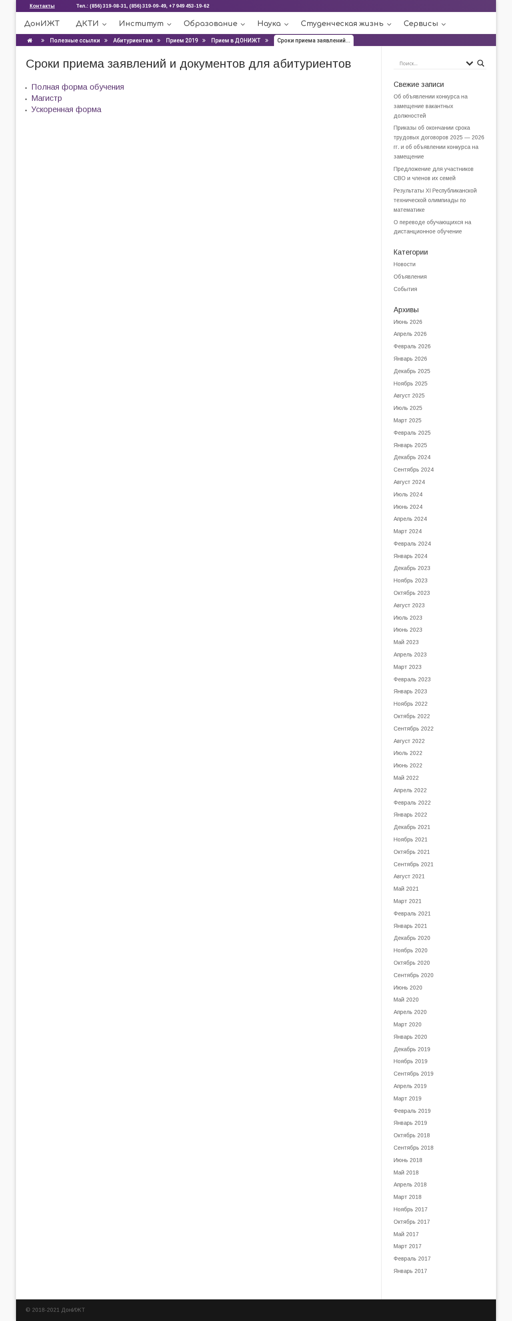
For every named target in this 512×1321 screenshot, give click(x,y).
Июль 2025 (408, 408)
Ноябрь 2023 (411, 580)
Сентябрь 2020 (414, 975)
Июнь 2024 (408, 507)
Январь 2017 (410, 1271)
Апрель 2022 (410, 790)
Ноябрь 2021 (411, 839)
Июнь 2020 (408, 987)
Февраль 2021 (412, 913)
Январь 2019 (410, 1123)
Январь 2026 (410, 358)
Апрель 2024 (410, 519)
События (405, 289)
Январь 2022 (410, 814)
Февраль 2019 (412, 1111)
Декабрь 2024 (412, 457)
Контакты (42, 6)
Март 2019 (408, 1098)
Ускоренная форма (66, 109)
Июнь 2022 (408, 765)
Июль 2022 (408, 753)
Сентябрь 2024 (414, 469)
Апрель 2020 (410, 1012)
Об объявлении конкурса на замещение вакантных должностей (431, 106)
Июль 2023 (408, 617)
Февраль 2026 (412, 346)
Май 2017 (406, 1234)
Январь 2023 (410, 691)
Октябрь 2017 (412, 1222)
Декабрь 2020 (412, 938)
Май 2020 (406, 999)
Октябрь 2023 (412, 593)
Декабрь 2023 (412, 568)
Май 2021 (406, 888)
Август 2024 (409, 482)
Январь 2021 (410, 926)
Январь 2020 (410, 1037)
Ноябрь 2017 (411, 1209)
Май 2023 (406, 642)
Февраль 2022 (412, 802)
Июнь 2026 (408, 322)
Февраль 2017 (412, 1258)
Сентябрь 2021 (414, 864)
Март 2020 (408, 1024)
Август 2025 (409, 395)
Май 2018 (406, 1172)
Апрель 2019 (410, 1086)
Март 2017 (408, 1246)
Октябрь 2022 (412, 716)
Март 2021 (408, 901)
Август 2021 (409, 876)
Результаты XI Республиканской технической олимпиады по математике (435, 200)
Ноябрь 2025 (411, 383)
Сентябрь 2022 (414, 728)
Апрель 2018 (410, 1184)
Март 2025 (408, 420)
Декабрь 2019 (412, 1049)
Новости (405, 264)
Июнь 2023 (408, 629)
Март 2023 (408, 667)
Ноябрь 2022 (411, 704)
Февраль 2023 (412, 679)
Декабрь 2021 (412, 827)
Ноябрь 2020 (411, 950)
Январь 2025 (410, 445)
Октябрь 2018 (412, 1135)
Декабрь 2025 (412, 371)
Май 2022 (406, 778)
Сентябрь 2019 (414, 1073)
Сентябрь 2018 (414, 1147)
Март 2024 (408, 531)
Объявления (410, 276)
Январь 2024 (410, 556)
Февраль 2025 (412, 433)
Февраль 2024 (412, 543)
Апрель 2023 (410, 654)
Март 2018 (408, 1197)
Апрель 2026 (410, 334)
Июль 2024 (408, 494)
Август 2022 (409, 741)
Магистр (46, 98)
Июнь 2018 (408, 1160)
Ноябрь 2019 (411, 1061)
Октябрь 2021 (412, 852)
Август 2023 (409, 605)
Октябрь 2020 (412, 963)
